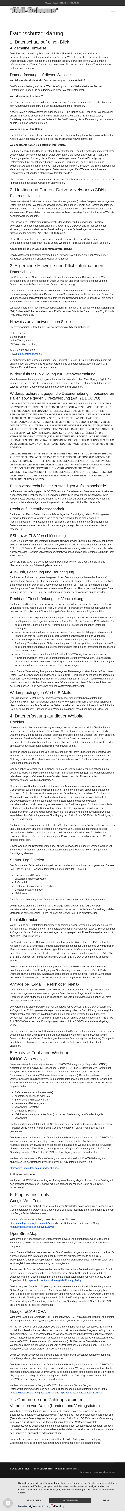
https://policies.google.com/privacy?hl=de (32, 1227)
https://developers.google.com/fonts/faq (31, 1223)
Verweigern (34, 1500)
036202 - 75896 (51, 3)
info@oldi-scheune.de (69, 3)
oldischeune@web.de (30, 354)
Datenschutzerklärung (104, 1472)
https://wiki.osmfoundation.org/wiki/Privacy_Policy (54, 1280)
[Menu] (113, 10)
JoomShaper (72, 1468)
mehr (106, 1500)
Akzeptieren (70, 1500)
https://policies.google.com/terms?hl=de (81, 1392)
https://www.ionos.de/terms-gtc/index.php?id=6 (35, 1168)
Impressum (85, 1472)
